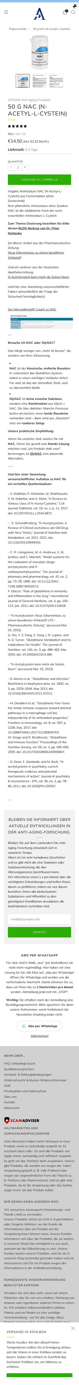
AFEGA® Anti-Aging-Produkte (29, 100)
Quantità (15, 161)
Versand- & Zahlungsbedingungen (28, 1074)
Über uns (10, 1097)
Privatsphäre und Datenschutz (25, 1091)
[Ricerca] (73, 12)
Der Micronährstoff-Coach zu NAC (32, 309)
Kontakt (9, 1102)
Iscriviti (39, 932)
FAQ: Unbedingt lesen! (19, 1063)
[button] (18, 126)
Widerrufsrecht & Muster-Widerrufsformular (35, 1080)
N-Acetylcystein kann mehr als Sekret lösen (38, 277)
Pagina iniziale (18, 28)
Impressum (12, 1108)
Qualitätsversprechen (19, 1069)
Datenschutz (39, 1036)
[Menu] (6, 12)
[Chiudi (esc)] (73, 1328)
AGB (7, 1086)
